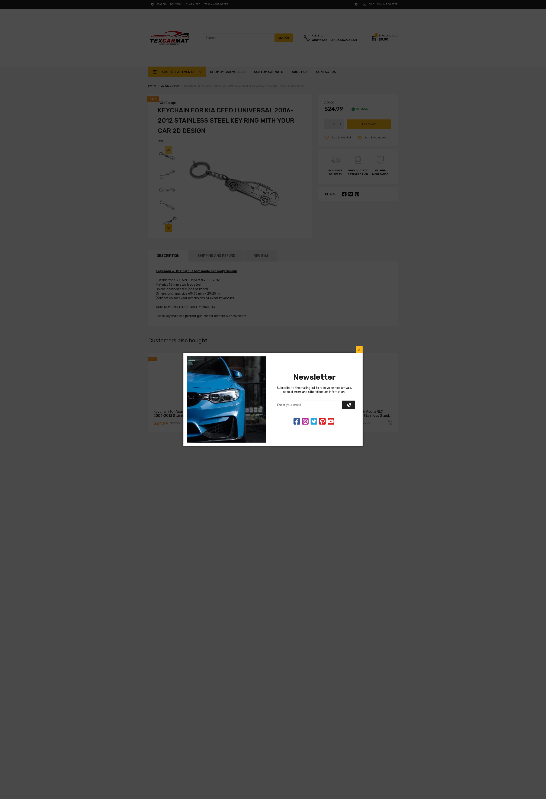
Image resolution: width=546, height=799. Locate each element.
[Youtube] (331, 421)
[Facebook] (297, 421)
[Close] (359, 349)
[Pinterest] (322, 421)
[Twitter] (305, 421)
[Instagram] (314, 421)
